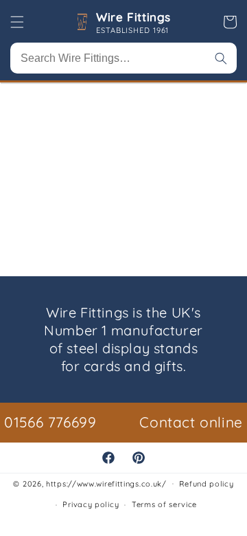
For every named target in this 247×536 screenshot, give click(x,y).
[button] (17, 22)
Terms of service (164, 504)
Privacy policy (90, 504)
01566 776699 (50, 422)
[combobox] (123, 58)
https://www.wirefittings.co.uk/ (106, 483)
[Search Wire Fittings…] (221, 58)
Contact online (190, 422)
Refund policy (206, 484)
